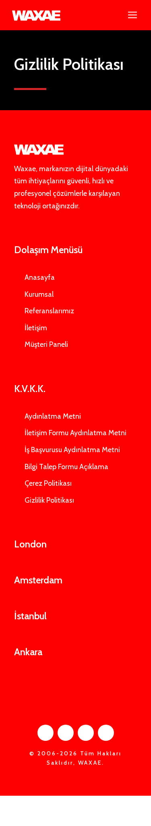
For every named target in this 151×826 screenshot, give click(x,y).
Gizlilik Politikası (49, 500)
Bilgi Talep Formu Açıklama (66, 466)
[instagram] (106, 733)
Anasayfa (40, 277)
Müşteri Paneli (46, 344)
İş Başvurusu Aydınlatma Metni (72, 449)
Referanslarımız (49, 310)
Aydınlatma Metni (53, 416)
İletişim (36, 327)
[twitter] (86, 733)
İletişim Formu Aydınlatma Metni (75, 432)
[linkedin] (66, 733)
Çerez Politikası (48, 483)
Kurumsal (39, 294)
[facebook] (45, 733)
